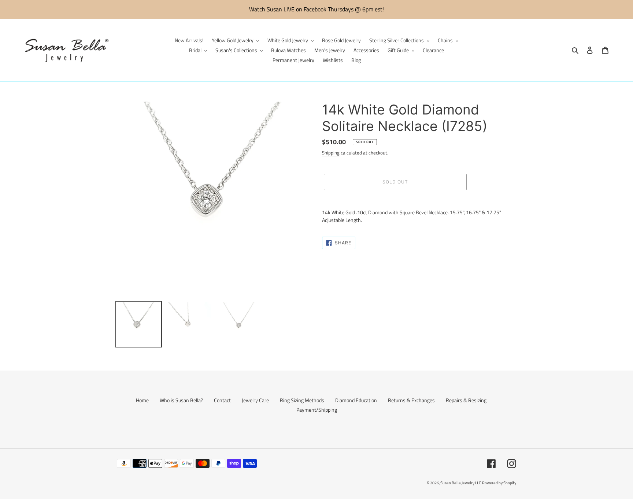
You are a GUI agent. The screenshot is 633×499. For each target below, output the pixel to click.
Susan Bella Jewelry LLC (460, 483)
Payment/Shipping (316, 410)
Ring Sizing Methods (302, 400)
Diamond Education (356, 400)
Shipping (331, 152)
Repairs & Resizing (466, 400)
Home (142, 400)
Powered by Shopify (499, 483)
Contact (222, 400)
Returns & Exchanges (411, 400)
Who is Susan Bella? (181, 400)
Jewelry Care (255, 400)
